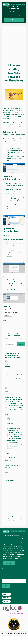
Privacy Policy (24, 633)
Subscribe (21, 344)
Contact (14, 19)
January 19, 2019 (8, 460)
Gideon (6, 364)
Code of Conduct (5, 633)
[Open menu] (3, 568)
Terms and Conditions (15, 633)
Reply (6, 384)
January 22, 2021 (10, 423)
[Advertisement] (14, 44)
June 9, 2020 (7, 366)
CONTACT (9, 563)
